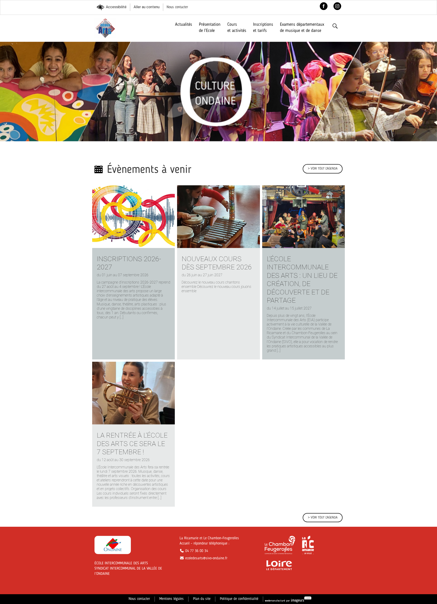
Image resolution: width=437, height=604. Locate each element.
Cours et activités (236, 27)
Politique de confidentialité (239, 599)
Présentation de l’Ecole (210, 27)
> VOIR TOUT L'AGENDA (323, 168)
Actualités (183, 24)
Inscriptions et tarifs (263, 27)
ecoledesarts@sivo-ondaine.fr (205, 558)
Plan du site (202, 599)
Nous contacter (177, 7)
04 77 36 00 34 (196, 551)
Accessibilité (116, 7)
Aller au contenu (147, 7)
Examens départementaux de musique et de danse (302, 27)
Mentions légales (171, 599)
